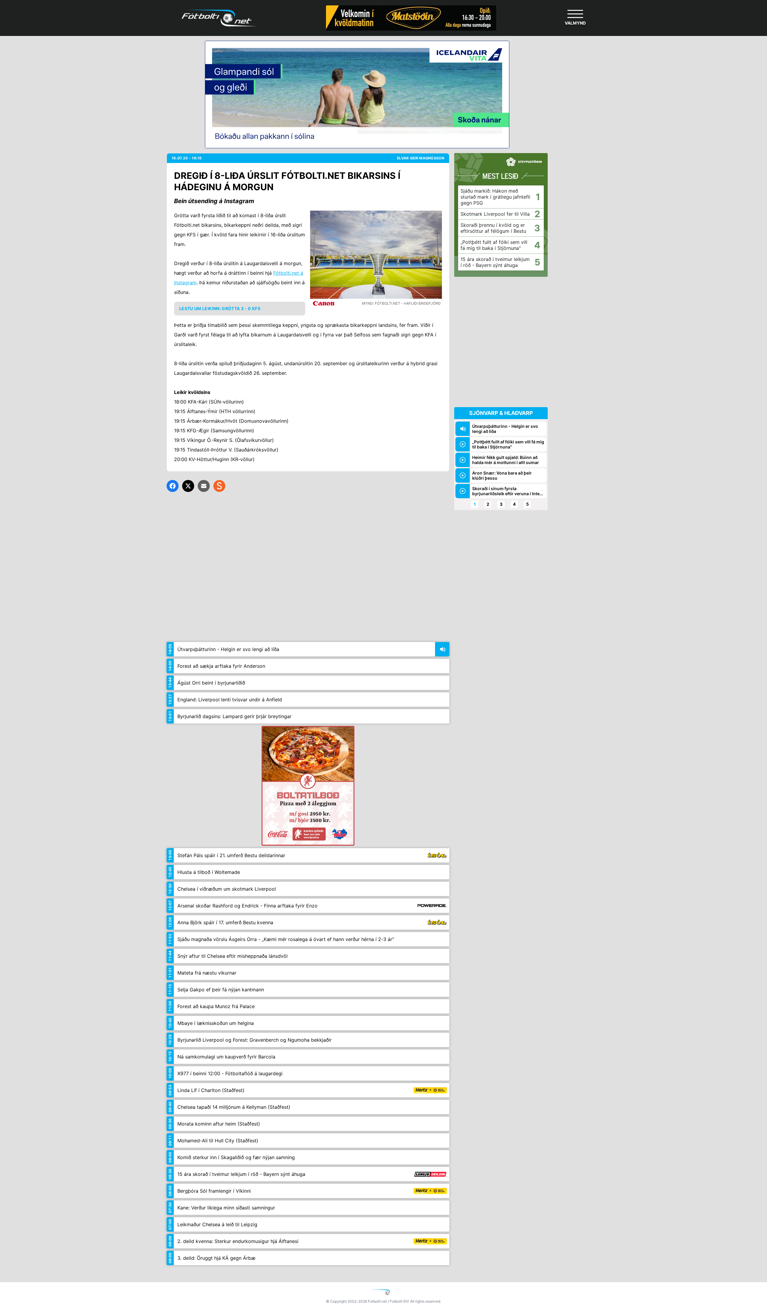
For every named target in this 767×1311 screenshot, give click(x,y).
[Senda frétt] (204, 486)
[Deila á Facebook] (173, 486)
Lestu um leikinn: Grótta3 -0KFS (219, 308)
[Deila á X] (188, 486)
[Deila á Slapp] (219, 486)
